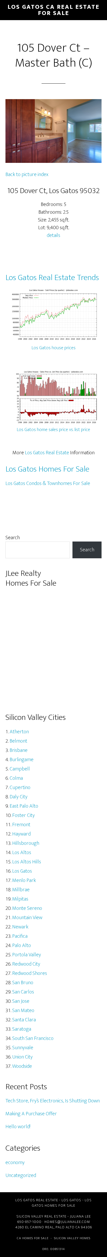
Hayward (21, 834)
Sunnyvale (22, 1047)
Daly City (19, 796)
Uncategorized (20, 1175)
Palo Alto (21, 945)
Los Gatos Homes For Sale (47, 469)
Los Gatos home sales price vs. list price (53, 430)
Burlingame (22, 759)
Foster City (23, 815)
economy (15, 1162)
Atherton (19, 731)
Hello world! (17, 1126)
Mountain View (27, 917)
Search (12, 537)
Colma (16, 778)
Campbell (20, 769)
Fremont (21, 824)
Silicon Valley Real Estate (41, 1216)
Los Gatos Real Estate (47, 452)
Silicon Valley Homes (72, 1238)
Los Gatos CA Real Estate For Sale (53, 10)
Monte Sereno (27, 908)
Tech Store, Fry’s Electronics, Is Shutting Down (52, 1100)
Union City (22, 1057)
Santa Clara (24, 1019)
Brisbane (19, 750)
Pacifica (20, 936)
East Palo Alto (24, 806)
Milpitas (20, 899)
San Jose (20, 1001)
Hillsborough (25, 843)
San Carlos (23, 992)
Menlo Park (24, 880)
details (53, 235)
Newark (20, 926)
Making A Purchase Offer (31, 1113)
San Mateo (23, 1010)
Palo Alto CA (68, 1227)
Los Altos (21, 852)
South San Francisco (33, 1038)
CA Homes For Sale (33, 1238)
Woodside (22, 1066)
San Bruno (22, 982)
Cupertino (20, 787)
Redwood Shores (29, 973)
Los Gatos (22, 871)
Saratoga (21, 1029)
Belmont (18, 741)
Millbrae (21, 889)
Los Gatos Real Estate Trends (52, 277)
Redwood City (26, 964)
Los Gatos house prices (54, 348)
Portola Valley (26, 954)
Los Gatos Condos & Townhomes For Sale (47, 483)
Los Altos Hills (26, 861)
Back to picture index (26, 174)
